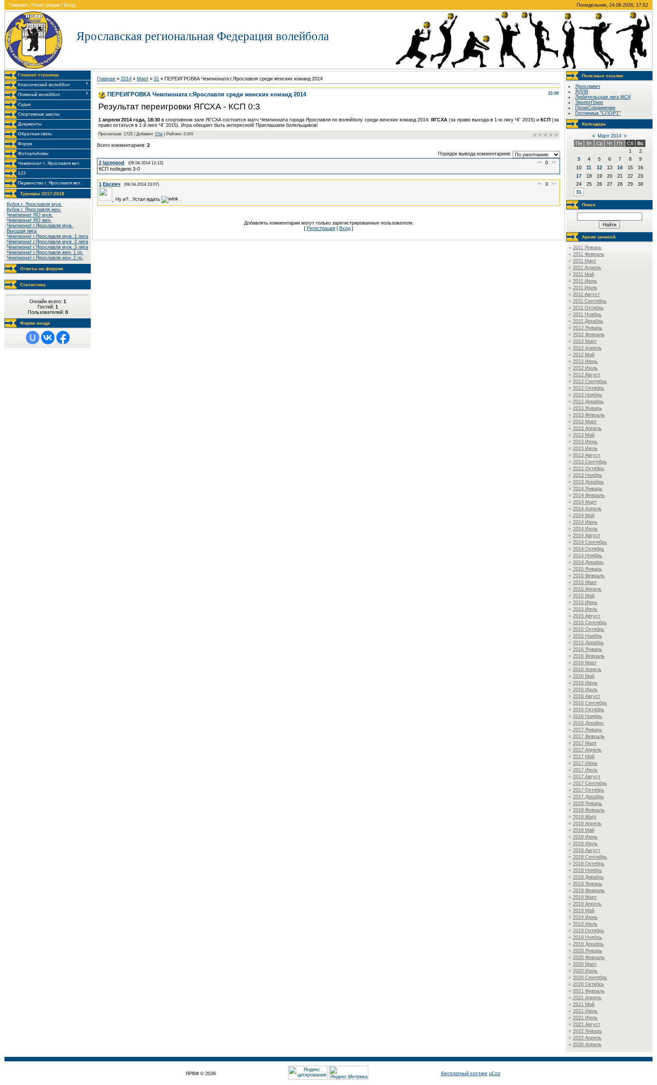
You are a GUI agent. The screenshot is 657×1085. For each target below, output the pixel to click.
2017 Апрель (587, 749)
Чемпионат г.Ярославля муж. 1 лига (47, 236)
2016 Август (586, 696)
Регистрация (45, 5)
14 (620, 167)
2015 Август (586, 615)
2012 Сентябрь (590, 381)
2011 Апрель (587, 267)
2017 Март (585, 743)
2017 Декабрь (588, 796)
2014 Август (586, 535)
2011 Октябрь (588, 307)
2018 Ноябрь (587, 870)
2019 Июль (585, 923)
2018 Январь (587, 803)
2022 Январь (587, 1031)
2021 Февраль (589, 990)
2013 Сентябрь (590, 461)
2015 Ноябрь (587, 635)
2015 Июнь (585, 602)
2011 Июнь (585, 281)
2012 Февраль (589, 334)
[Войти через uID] (32, 337)
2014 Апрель (587, 508)
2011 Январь (587, 247)
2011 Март (584, 260)
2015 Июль (585, 609)
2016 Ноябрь (587, 716)
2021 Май (583, 1004)
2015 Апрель (587, 589)
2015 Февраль (589, 575)
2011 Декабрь (588, 321)
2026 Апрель (587, 1044)
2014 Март (585, 502)
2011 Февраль (588, 254)
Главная (18, 5)
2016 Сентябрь (590, 702)
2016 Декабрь (588, 723)
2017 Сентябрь (590, 783)
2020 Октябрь (588, 984)
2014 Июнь (585, 522)
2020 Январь (587, 950)
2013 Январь (587, 408)
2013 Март (585, 421)
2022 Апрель (587, 1037)
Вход (69, 5)
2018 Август (586, 850)
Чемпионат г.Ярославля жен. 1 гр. (45, 252)
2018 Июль (585, 843)
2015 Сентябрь (590, 622)
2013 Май (583, 435)
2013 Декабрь (588, 481)
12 (599, 167)
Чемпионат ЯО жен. (29, 220)
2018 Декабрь (588, 877)
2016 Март (585, 662)
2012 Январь (587, 327)
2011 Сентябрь (589, 301)
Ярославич (587, 86)
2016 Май (583, 676)
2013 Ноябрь (587, 475)
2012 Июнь (585, 361)
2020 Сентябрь (590, 977)
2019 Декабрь (588, 944)
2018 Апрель (587, 823)
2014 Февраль (589, 495)
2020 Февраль (589, 957)
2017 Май (583, 756)
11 (588, 167)
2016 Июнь (585, 682)
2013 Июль (585, 448)
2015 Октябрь (588, 629)
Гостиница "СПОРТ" (598, 113)
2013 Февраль (589, 414)
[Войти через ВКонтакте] (48, 337)
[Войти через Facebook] (63, 337)
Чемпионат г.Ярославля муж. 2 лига (47, 241)
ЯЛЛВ (581, 91)
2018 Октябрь (588, 863)
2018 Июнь (585, 836)
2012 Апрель (587, 348)
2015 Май (583, 595)
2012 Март (585, 341)
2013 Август (586, 455)
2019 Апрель (587, 903)
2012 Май (583, 354)
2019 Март (585, 897)
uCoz (495, 1073)
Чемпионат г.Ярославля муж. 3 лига (47, 247)
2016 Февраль (589, 656)
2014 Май (583, 515)
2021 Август (586, 1024)
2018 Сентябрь (590, 857)
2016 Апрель (587, 669)
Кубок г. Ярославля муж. (34, 204)
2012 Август (586, 374)
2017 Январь (587, 729)
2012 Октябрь (588, 388)
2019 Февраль (589, 890)
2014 (126, 78)
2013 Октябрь (588, 468)
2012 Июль (585, 368)
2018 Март (585, 816)
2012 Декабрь (588, 401)
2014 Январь (587, 488)
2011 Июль (585, 287)
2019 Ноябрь (587, 937)
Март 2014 (609, 135)
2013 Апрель (587, 428)
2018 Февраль (589, 810)
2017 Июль (585, 769)
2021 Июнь (585, 1011)
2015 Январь (587, 569)
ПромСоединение (595, 107)
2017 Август (586, 776)
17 (578, 176)
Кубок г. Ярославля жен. (34, 209)
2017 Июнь (585, 763)
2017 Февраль (589, 736)
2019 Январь (587, 883)
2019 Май (583, 910)
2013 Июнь (585, 441)
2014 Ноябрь (587, 555)
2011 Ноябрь (587, 314)
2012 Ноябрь (587, 394)
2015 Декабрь (588, 642)
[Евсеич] (107, 199)
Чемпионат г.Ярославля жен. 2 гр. (45, 257)
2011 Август (586, 294)
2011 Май (583, 274)
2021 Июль (585, 1017)
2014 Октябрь (588, 548)
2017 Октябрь (588, 790)
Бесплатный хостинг (464, 1073)
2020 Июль (585, 970)
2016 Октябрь (588, 709)
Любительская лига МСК (603, 97)
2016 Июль (585, 689)
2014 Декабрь (588, 562)
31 (156, 78)
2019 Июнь (585, 917)
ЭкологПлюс (589, 102)
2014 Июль (585, 528)
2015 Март (585, 582)
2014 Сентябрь (590, 542)
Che (159, 134)
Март (142, 78)
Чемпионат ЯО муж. (30, 214)
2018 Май (583, 830)
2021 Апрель (587, 997)
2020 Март (585, 964)
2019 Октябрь (588, 930)
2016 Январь (587, 649)
